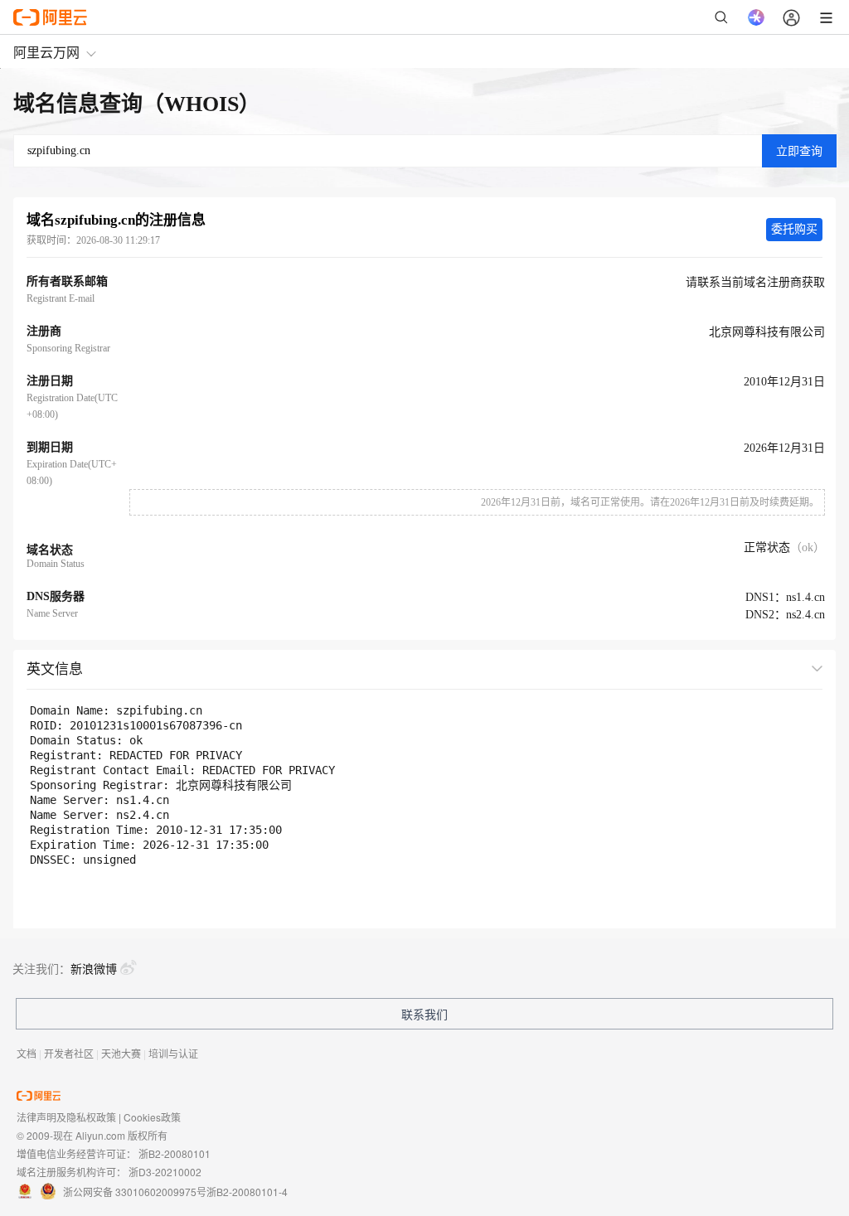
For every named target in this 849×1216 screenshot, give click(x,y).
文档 (26, 1053)
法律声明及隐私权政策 (66, 1117)
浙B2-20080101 (174, 1153)
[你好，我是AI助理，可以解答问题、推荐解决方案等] (756, 17)
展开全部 (785, 667)
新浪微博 (93, 968)
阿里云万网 (46, 51)
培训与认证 (173, 1053)
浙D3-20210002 (165, 1172)
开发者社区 (69, 1053)
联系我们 (424, 1013)
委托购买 (794, 229)
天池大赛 (121, 1053)
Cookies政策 (152, 1117)
